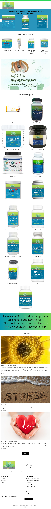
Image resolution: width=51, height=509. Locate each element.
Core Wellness (13, 203)
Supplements (29, 464)
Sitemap (28, 492)
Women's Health (25, 310)
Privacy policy (29, 484)
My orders (3, 480)
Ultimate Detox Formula (31, 50)
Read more (3, 374)
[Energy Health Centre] (8, 5)
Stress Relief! (5, 405)
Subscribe (28, 499)
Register (3, 478)
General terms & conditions (32, 480)
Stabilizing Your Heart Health (9, 441)
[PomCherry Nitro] (6, 43)
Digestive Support (38, 203)
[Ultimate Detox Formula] (31, 43)
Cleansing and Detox (38, 176)
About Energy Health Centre (32, 478)
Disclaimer (28, 482)
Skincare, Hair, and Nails (13, 283)
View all (25, 453)
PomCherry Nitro (7, 50)
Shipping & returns (30, 488)
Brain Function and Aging (13, 149)
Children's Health (13, 176)
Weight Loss (38, 283)
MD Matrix (28, 467)
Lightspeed (36, 505)
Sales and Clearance (30, 465)
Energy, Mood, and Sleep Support (13, 229)
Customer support (30, 490)
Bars (13, 122)
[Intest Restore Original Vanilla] (44, 43)
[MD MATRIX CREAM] (19, 43)
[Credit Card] (25, 507)
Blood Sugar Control (38, 122)
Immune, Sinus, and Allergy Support (13, 256)
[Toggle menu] (48, 5)
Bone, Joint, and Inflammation (38, 149)
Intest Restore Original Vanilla (44, 50)
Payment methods (30, 486)
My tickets (3, 482)
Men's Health (38, 256)
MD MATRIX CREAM (19, 50)
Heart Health (38, 229)
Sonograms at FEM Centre (8, 365)
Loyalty (27, 493)
